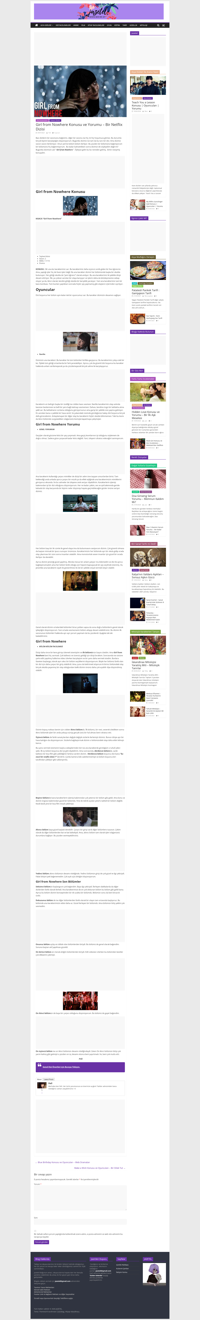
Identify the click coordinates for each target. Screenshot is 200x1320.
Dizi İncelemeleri (63, 25)
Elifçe (146, 671)
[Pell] (42, 1083)
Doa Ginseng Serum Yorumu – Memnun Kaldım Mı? (148, 499)
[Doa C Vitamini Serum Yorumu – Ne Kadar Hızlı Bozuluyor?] (137, 526)
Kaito (146, 580)
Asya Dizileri (46, 25)
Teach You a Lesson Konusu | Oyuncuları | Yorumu (145, 105)
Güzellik (133, 25)
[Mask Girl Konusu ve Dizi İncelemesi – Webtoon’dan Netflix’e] (137, 440)
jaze (146, 421)
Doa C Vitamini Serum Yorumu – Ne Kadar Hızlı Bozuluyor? (154, 529)
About (39, 1079)
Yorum (37, 1184)
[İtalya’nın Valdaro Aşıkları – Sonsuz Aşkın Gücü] (148, 549)
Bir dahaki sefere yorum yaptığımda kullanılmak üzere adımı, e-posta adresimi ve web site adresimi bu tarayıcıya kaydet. (78, 1235)
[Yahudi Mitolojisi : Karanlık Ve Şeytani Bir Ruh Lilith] (137, 708)
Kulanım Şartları (122, 1268)
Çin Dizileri (147, 405)
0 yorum (57, 133)
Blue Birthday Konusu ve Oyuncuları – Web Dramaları (62, 1162)
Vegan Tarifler (137, 286)
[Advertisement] (80, 48)
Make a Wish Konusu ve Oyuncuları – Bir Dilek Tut (99, 1168)
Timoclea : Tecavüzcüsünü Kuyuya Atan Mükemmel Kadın (153, 616)
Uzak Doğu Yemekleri (146, 283)
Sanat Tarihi (144, 570)
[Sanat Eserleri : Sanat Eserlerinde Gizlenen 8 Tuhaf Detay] (137, 599)
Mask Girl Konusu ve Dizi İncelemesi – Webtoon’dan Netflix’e (154, 443)
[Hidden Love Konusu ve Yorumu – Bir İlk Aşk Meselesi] (148, 384)
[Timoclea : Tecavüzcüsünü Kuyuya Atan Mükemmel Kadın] (137, 612)
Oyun (109, 25)
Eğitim (117, 25)
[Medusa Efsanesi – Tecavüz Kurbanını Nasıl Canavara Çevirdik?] (137, 692)
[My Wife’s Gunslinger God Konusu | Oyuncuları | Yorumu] (137, 200)
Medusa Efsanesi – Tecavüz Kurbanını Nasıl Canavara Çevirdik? (153, 696)
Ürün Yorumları (146, 492)
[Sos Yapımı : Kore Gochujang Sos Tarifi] (137, 315)
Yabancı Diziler (55, 120)
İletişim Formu (121, 1272)
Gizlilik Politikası (122, 1265)
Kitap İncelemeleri (96, 25)
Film (83, 25)
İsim (36, 1217)
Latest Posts (48, 1079)
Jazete (135, 658)
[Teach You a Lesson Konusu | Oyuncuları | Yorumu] (148, 77)
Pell (49, 133)
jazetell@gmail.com (62, 1281)
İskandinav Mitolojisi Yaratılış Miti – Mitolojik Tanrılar (146, 665)
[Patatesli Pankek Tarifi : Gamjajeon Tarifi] (148, 262)
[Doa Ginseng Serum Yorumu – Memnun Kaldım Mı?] (148, 471)
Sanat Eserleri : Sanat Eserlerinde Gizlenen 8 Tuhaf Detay (155, 602)
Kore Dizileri (148, 98)
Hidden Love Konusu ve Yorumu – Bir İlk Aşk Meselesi (146, 415)
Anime (76, 25)
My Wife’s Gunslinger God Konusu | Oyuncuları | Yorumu (154, 203)
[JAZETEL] (36, 25)
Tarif (125, 25)
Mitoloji (143, 25)
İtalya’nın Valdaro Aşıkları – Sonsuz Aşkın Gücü (148, 575)
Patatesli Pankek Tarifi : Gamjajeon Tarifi (145, 291)
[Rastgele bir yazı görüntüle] (163, 25)
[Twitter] (42, 1092)
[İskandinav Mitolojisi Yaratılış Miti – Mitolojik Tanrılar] (148, 637)
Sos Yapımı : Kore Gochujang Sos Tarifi (154, 317)
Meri (146, 111)
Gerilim (135, 570)
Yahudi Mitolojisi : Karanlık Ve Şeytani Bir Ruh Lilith (155, 711)
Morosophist (149, 296)
